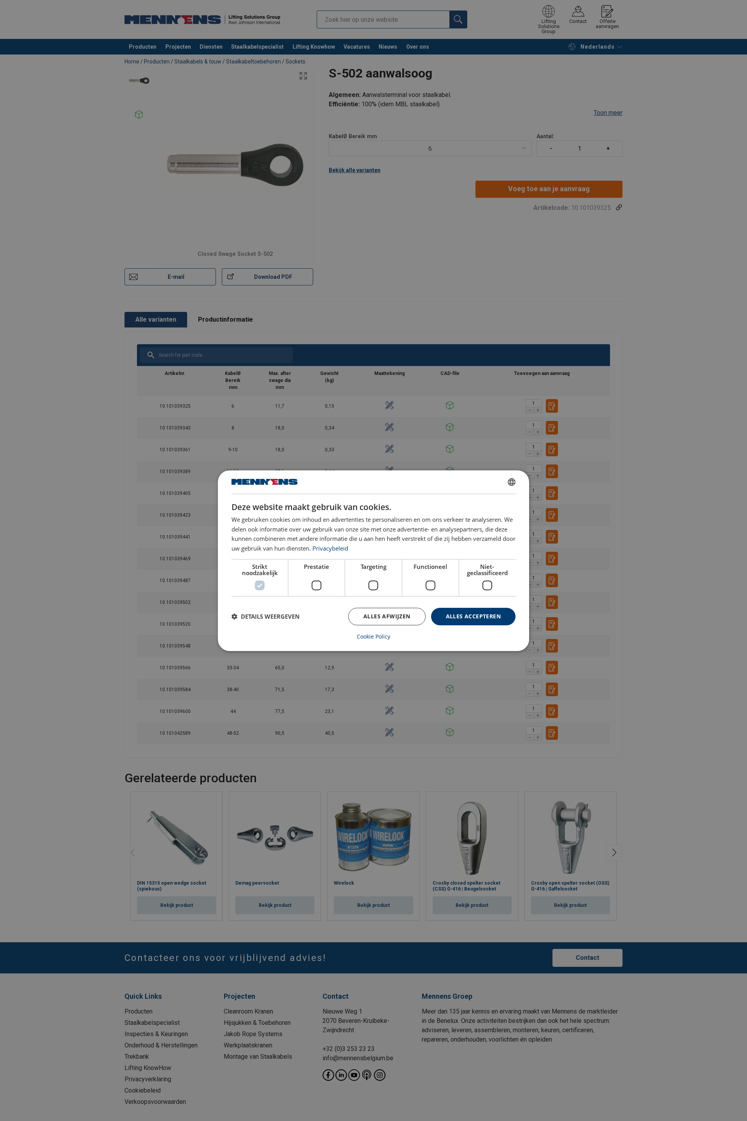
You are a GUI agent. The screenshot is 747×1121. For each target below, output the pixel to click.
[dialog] (373, 560)
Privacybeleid (330, 548)
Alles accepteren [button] (473, 616)
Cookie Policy (373, 636)
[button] (265, 616)
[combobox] (512, 482)
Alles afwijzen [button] (386, 616)
